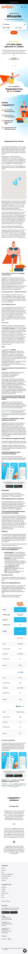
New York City (5, 893)
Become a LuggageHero (7, 874)
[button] (15, 184)
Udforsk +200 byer (6, 901)
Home (3, 868)
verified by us (6, 234)
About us (4, 870)
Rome (3, 897)
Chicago (4, 889)
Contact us (4, 936)
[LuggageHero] (7, 8)
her (9, 496)
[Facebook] (2, 939)
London (3, 891)
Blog (3, 872)
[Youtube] (8, 939)
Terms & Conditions (6, 876)
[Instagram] (6, 939)
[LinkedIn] (10, 939)
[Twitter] (4, 939)
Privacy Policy (5, 878)
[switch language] (22, 7)
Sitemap (4, 880)
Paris (3, 895)
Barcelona (4, 887)
